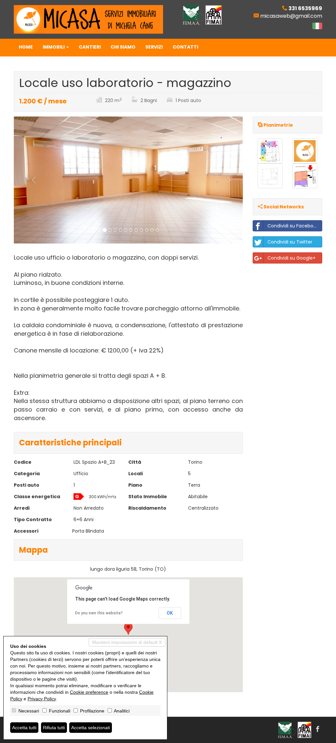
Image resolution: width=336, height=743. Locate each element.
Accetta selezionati (90, 727)
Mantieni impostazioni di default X (127, 642)
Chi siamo (123, 47)
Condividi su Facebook (293, 226)
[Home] (88, 19)
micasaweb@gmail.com (291, 16)
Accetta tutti (24, 727)
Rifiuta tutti (54, 727)
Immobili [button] (54, 47)
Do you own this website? (99, 613)
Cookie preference (89, 692)
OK (170, 613)
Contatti (185, 47)
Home (26, 47)
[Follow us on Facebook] (318, 729)
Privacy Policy (42, 698)
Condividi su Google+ (291, 258)
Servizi (154, 47)
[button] (31, 180)
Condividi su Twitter (289, 242)
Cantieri (90, 47)
